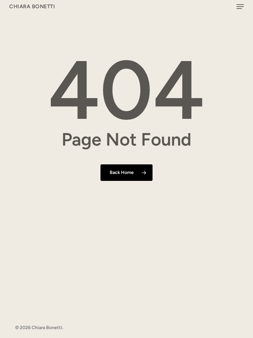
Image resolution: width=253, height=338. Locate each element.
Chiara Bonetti (32, 6)
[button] (240, 6)
